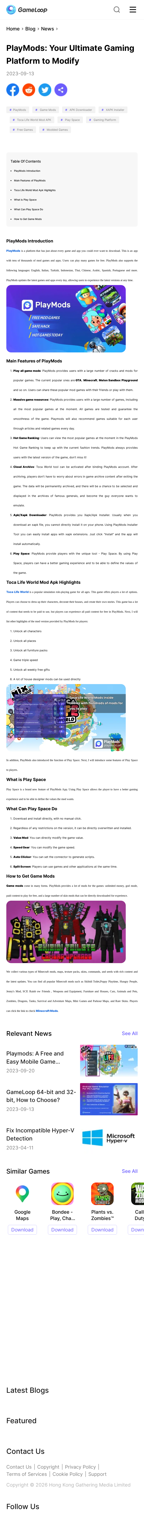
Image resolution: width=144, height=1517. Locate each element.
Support (97, 1474)
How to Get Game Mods (28, 218)
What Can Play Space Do (28, 209)
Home (13, 29)
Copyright (48, 1467)
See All (130, 1033)
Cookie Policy (68, 1474)
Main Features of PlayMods (30, 180)
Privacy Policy (80, 1467)
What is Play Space (25, 199)
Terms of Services (26, 1474)
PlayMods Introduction (27, 170)
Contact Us (19, 1467)
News (47, 29)
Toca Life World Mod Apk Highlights (35, 190)
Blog (30, 29)
